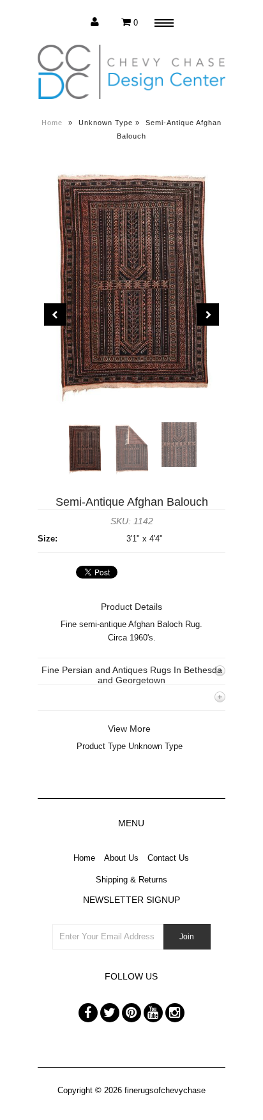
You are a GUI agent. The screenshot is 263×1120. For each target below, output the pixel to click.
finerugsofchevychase (165, 1090)
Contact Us (168, 858)
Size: (47, 538)
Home (52, 122)
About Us (121, 858)
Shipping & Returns (131, 879)
